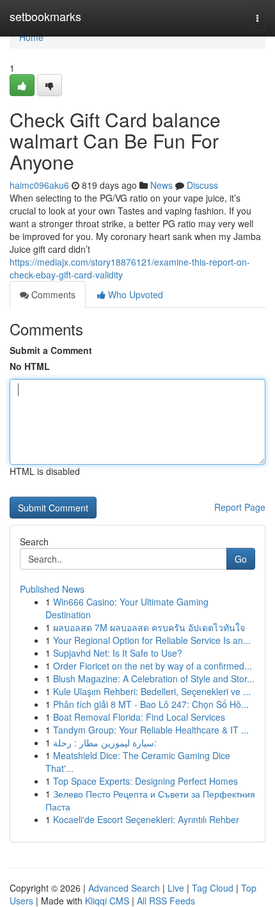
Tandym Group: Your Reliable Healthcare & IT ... (151, 729)
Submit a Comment (51, 350)
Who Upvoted (134, 294)
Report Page (239, 507)
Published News (52, 588)
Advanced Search (124, 887)
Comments (52, 294)
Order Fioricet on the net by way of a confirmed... (152, 665)
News (161, 185)
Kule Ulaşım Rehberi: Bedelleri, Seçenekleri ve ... (152, 691)
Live (176, 887)
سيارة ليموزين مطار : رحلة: (105, 742)
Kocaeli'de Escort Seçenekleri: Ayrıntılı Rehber (146, 819)
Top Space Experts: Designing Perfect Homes (145, 781)
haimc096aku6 (39, 185)
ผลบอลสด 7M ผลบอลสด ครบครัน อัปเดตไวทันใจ (149, 627)
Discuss (202, 185)
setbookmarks (45, 16)
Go (241, 558)
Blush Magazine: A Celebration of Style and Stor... (154, 678)
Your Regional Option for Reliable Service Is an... (152, 640)
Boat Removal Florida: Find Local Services (139, 716)
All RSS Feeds (166, 900)
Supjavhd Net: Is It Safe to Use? (117, 652)
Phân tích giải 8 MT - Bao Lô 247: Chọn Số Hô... (151, 704)
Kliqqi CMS (107, 900)
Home (31, 37)
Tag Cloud (212, 887)
